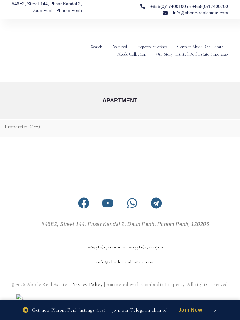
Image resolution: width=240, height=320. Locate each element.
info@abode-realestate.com (125, 262)
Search (96, 46)
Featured (119, 46)
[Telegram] (156, 203)
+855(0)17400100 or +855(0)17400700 (125, 247)
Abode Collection (132, 54)
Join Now (190, 309)
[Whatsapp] (132, 203)
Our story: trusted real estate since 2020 (192, 54)
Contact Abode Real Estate (200, 46)
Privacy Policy (86, 284)
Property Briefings (152, 46)
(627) (22, 126)
